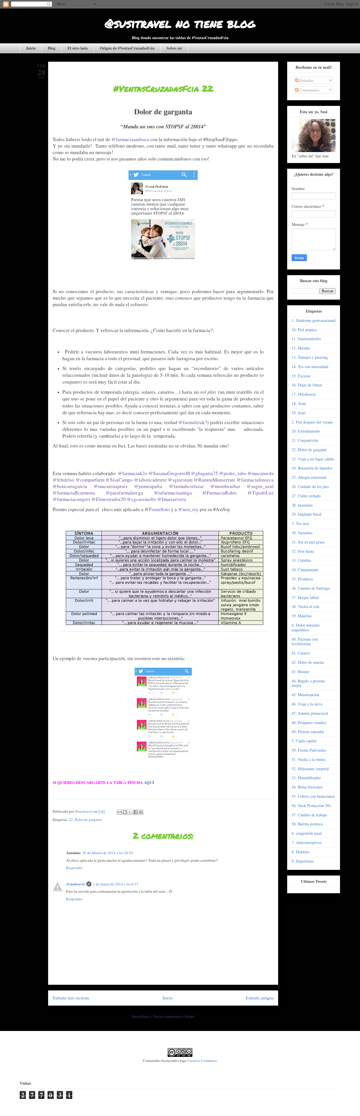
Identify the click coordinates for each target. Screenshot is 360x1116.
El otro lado (78, 48)
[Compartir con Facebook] (135, 812)
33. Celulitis (301, 560)
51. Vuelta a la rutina (308, 759)
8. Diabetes (300, 851)
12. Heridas (301, 348)
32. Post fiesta (303, 551)
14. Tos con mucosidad (310, 366)
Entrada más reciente (71, 998)
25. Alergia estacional (309, 477)
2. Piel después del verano (312, 422)
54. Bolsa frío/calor (307, 787)
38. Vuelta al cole (306, 606)
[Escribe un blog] (125, 812)
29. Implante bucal (306, 514)
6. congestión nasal (307, 833)
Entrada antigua (260, 998)
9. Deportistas (303, 861)
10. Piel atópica (304, 329)
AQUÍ (149, 782)
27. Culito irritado (306, 495)
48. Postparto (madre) (309, 722)
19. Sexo (298, 412)
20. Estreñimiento (306, 431)
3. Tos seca (300, 523)
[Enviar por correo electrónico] (119, 812)
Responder (74, 867)
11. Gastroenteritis (306, 338)
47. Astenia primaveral (310, 713)
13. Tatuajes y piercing (310, 357)
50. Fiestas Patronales (309, 750)
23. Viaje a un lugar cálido (313, 459)
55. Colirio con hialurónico (313, 796)
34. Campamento (305, 569)
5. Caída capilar (304, 740)
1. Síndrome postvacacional (314, 320)
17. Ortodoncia (304, 394)
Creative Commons (202, 1060)
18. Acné (299, 403)
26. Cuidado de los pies (310, 486)
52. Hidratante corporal (310, 768)
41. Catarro (301, 653)
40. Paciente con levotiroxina (305, 641)
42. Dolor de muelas (308, 662)
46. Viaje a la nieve (307, 704)
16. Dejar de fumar (307, 384)
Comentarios (309, 90)
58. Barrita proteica (307, 824)
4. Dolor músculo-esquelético (306, 627)
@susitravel (75, 883)
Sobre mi (174, 48)
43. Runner (300, 671)
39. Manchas (302, 615)
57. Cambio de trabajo (309, 814)
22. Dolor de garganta (85, 819)
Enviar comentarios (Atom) (173, 1016)
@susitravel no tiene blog (180, 23)
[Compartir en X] (130, 812)
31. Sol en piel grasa (308, 542)
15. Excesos (301, 375)
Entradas (305, 80)
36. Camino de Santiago (311, 588)
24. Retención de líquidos (312, 468)
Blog (51, 48)
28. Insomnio (302, 505)
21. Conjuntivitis (305, 440)
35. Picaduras (302, 579)
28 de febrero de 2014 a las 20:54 (107, 852)
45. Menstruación (305, 694)
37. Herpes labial (305, 597)
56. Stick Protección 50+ (311, 805)
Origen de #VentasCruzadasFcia (127, 48)
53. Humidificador (306, 777)
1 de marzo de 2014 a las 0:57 (115, 883)
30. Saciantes (302, 532)
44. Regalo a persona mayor (308, 683)
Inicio (31, 48)
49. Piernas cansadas (308, 731)
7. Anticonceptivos (306, 842)
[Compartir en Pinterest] (141, 812)
